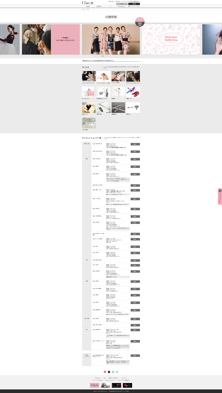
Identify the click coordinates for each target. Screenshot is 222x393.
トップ (83, 9)
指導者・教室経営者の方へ (135, 1)
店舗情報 (134, 4)
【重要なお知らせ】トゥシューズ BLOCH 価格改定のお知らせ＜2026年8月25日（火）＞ (98, 60)
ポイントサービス (125, 1)
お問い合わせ (118, 1)
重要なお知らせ (111, 1)
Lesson (122, 4)
